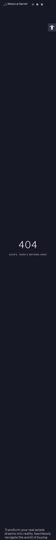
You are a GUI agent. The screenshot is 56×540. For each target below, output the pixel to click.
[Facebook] (37, 4)
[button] (52, 27)
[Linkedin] (42, 4)
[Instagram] (33, 4)
